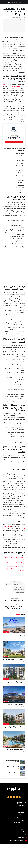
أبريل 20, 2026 (22, 729)
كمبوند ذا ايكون (15, 587)
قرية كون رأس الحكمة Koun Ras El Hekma (15, 636)
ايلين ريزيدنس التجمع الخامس (16, 682)
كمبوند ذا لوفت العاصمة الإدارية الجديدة (14, 563)
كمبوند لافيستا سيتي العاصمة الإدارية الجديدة (14, 570)
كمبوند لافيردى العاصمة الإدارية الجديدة (14, 558)
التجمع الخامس (6, 632)
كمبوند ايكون (22, 587)
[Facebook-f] (20, 797)
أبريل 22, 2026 (22, 706)
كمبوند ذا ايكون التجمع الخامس (19, 589)
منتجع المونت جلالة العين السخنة (11, 766)
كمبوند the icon (8, 584)
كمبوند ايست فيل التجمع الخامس (15, 727)
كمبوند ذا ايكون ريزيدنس (20, 592)
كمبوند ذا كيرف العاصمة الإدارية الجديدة (14, 574)
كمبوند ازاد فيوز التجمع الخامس (15, 749)
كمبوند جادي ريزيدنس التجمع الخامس (14, 659)
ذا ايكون (19, 582)
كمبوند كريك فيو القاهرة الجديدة (12, 761)
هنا (11, 463)
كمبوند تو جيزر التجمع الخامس (16, 704)
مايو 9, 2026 (23, 661)
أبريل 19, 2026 (22, 751)
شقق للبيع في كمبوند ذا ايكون (19, 584)
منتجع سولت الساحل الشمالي (12, 772)
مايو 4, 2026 (23, 684)
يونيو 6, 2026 (22, 639)
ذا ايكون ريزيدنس (13, 582)
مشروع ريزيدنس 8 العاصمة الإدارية (15, 566)
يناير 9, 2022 (23, 17)
